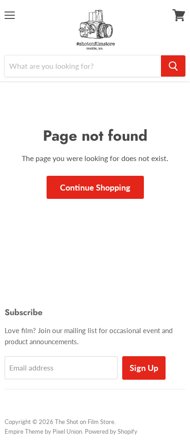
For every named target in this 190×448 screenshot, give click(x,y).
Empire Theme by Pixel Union (43, 431)
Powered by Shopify (111, 431)
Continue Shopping (95, 187)
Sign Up (144, 368)
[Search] (173, 66)
